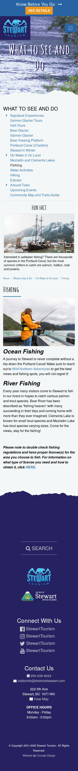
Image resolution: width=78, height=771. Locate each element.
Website (27, 755)
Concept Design (46, 755)
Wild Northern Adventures (31, 368)
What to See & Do (22, 278)
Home (6, 278)
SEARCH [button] (41, 548)
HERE (30, 467)
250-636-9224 (41, 675)
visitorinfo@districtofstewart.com (41, 680)
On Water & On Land (46, 278)
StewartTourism (40, 628)
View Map (41, 698)
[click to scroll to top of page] (72, 760)
